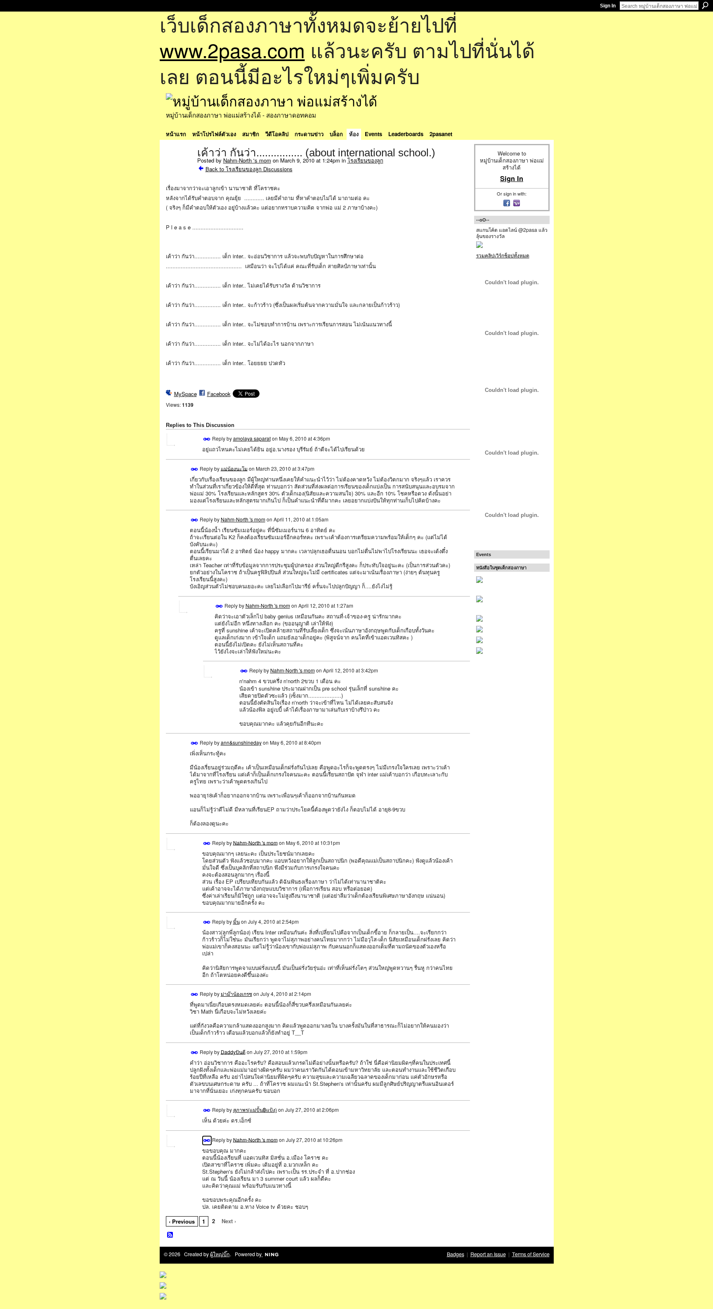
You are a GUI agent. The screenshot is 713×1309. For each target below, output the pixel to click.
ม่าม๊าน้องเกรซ (236, 993)
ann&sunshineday (241, 742)
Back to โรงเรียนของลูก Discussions (249, 169)
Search (705, 5)
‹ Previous (182, 1221)
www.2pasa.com (232, 49)
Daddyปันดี (233, 1051)
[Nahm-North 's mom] (179, 170)
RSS (170, 1235)
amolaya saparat (252, 438)
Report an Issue (488, 1254)
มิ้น (236, 921)
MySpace (185, 394)
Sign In (608, 6)
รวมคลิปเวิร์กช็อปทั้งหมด (502, 255)
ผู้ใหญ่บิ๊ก (220, 1254)
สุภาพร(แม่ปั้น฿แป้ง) (255, 1109)
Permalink (207, 439)
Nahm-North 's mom (247, 160)
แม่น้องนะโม (234, 468)
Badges (455, 1254)
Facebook (219, 394)
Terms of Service (531, 1254)
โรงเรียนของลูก (365, 160)
